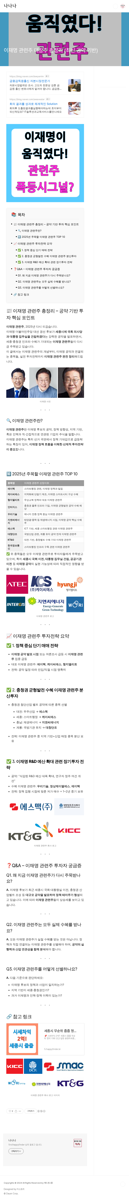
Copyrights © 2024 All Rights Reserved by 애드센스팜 (28, 1183)
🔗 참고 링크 (21, 294)
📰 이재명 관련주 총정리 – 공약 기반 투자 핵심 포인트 (46, 224)
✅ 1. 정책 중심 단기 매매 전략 (35, 250)
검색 (115, 6)
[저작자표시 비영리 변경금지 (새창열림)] (41, 1111)
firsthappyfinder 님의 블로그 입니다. (25, 1144)
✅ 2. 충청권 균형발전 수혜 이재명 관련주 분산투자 (47, 256)
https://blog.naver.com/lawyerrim (27, 76)
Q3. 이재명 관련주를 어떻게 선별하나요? (41, 287)
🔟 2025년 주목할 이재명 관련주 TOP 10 (41, 236)
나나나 (10, 6)
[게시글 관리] (20, 1111)
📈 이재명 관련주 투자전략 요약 (33, 243)
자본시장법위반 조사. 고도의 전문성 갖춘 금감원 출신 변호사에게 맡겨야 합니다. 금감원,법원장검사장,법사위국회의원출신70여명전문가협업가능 (35, 87)
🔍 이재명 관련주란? (29, 230)
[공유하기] (16, 1111)
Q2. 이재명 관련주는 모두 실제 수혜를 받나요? (44, 281)
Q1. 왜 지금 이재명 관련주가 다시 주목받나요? (44, 275)
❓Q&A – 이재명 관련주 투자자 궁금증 (37, 269)
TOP (122, 1184)
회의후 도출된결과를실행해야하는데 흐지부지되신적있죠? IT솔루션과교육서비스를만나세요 (36, 110)
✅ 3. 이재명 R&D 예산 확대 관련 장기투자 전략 (45, 262)
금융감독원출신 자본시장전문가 (30, 81)
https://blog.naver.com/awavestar (27, 99)
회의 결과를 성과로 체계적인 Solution (34, 104)
